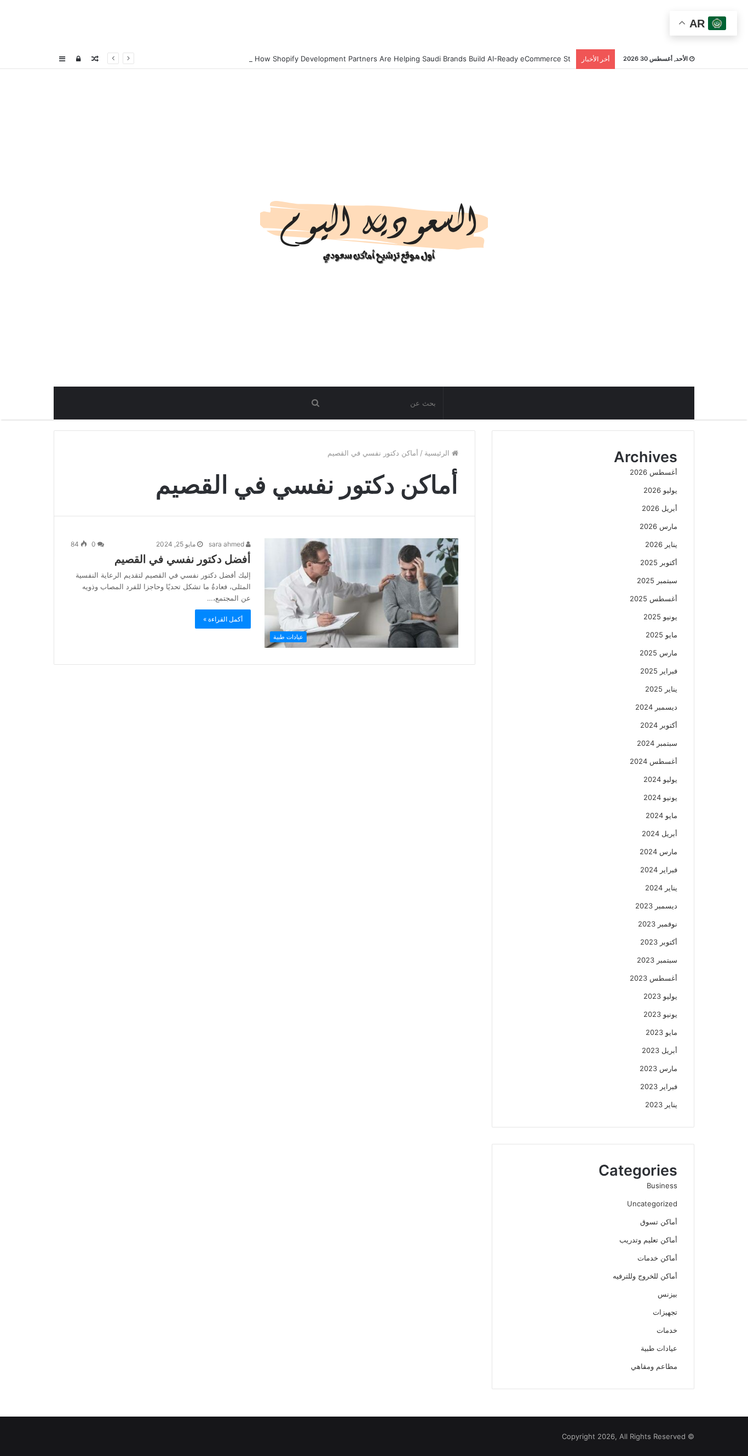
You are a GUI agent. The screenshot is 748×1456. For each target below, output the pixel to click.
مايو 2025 (661, 634)
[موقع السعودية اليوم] (374, 228)
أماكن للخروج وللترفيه (645, 1275)
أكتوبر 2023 (658, 941)
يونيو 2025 (660, 616)
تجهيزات (665, 1312)
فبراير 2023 (658, 1086)
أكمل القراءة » (223, 619)
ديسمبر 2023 (656, 905)
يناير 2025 (661, 688)
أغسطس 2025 (653, 598)
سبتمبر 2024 (657, 743)
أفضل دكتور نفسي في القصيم (182, 559)
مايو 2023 (661, 1032)
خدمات (667, 1330)
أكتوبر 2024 (658, 725)
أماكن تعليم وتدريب (648, 1239)
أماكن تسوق (658, 1221)
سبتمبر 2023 (657, 960)
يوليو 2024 (660, 779)
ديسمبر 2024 (656, 707)
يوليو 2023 (660, 996)
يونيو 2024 (660, 797)
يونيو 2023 (660, 1014)
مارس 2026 (658, 526)
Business (662, 1185)
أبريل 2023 (659, 1050)
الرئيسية (438, 452)
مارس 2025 (658, 652)
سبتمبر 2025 (657, 580)
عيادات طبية (659, 1348)
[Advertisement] (374, 24)
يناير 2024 (661, 887)
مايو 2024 (661, 815)
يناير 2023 (661, 1104)
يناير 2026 (661, 544)
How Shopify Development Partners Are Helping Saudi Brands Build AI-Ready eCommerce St (411, 58)
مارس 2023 (658, 1068)
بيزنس (667, 1294)
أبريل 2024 (659, 833)
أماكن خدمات (657, 1257)
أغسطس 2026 (653, 472)
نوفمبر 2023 (657, 923)
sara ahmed (227, 544)
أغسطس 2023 (653, 978)
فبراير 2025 (658, 670)
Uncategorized (652, 1203)
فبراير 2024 (658, 869)
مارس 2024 (658, 851)
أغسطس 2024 (653, 761)
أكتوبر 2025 (658, 562)
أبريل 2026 (659, 508)
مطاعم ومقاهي (654, 1366)
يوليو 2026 (660, 490)
